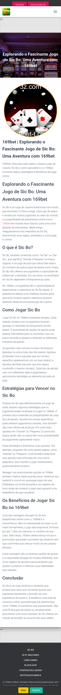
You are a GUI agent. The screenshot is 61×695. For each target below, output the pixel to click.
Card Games (30, 660)
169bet (6, 223)
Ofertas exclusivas (30, 670)
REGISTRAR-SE (38, 5)
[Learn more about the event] (30, 25)
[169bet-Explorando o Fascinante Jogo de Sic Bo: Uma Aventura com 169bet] (7, 12)
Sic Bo (30, 650)
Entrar (23, 690)
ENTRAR (19, 5)
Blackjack (30, 665)
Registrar (36, 690)
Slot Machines (30, 655)
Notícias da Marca (30, 675)
